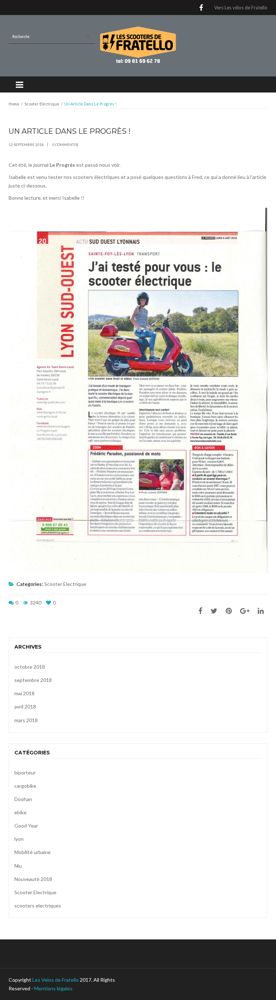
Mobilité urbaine (32, 852)
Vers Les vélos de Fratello (240, 7)
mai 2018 (24, 693)
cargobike (25, 786)
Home (14, 103)
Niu (18, 866)
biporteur (25, 772)
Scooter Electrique (41, 103)
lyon (19, 839)
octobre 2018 (29, 667)
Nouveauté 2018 (33, 879)
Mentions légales (53, 988)
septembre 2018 (33, 680)
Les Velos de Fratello (55, 980)
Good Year (26, 826)
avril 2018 (25, 706)
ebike (20, 812)
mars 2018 (26, 720)
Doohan (23, 799)
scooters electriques (37, 905)
